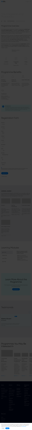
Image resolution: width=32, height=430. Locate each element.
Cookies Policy (24, 426)
